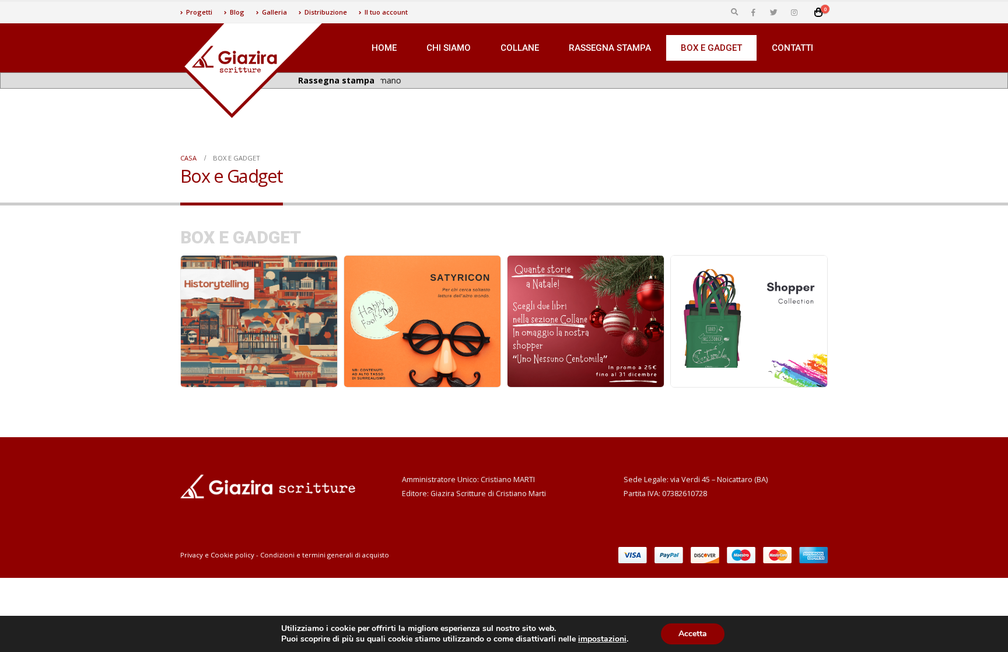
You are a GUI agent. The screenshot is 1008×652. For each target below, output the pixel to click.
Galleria (274, 12)
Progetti (199, 12)
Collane (520, 48)
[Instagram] (794, 12)
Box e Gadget (711, 48)
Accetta (692, 633)
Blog (237, 12)
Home (384, 48)
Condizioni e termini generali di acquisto (324, 554)
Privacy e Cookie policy (217, 554)
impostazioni (602, 639)
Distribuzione (325, 12)
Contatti (792, 48)
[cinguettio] (773, 12)
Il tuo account (386, 12)
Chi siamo (448, 48)
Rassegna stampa (610, 48)
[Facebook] (753, 12)
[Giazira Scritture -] (253, 70)
